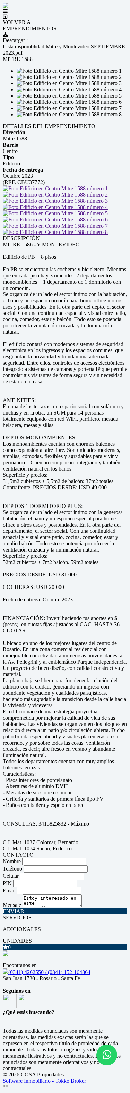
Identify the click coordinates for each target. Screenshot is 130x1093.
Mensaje (12, 905)
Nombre (12, 861)
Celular (11, 876)
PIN (7, 883)
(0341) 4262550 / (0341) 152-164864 (49, 972)
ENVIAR (13, 911)
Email (9, 890)
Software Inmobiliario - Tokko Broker (44, 1081)
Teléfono (12, 869)
